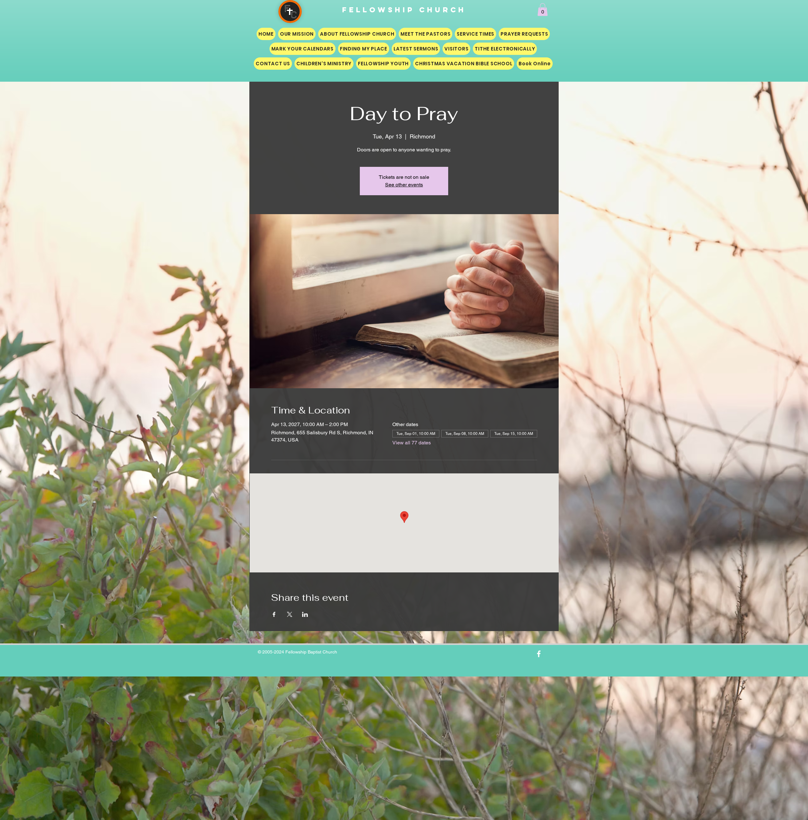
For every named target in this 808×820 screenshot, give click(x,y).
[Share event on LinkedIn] (305, 614)
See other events (404, 185)
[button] (542, 9)
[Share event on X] (290, 614)
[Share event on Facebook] (274, 614)
